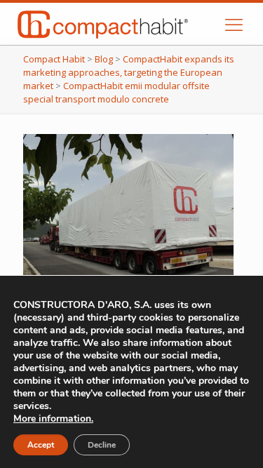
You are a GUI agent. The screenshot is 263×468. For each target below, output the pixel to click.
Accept (40, 444)
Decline (102, 444)
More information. (53, 418)
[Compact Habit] (123, 24)
